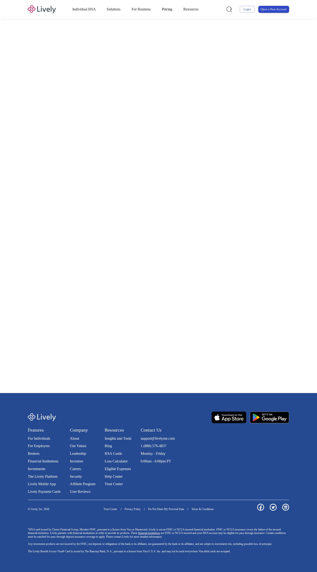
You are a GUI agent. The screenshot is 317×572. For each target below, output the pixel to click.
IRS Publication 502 (251, 354)
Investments (36, 469)
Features (36, 429)
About (74, 438)
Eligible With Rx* (152, 170)
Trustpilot (148, 471)
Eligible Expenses (118, 469)
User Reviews (80, 492)
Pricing (167, 9)
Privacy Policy (133, 509)
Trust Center (114, 484)
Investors (76, 461)
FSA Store (125, 354)
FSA (143, 96)
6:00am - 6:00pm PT (156, 461)
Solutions (113, 9)
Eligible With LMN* (200, 170)
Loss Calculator (116, 461)
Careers (75, 469)
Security (76, 476)
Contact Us (151, 429)
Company (79, 429)
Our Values (78, 446)
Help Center (114, 476)
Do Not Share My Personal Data (166, 509)
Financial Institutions (43, 461)
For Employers (39, 446)
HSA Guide (113, 453)
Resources (190, 9)
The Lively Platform (43, 476)
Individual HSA (84, 9)
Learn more (228, 287)
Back (258, 239)
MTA (172, 96)
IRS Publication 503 (60, 359)
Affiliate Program (82, 484)
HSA (134, 96)
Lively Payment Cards (44, 492)
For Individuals (39, 438)
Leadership (78, 453)
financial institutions (149, 533)
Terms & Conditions (202, 509)
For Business (141, 9)
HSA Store (108, 354)
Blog (108, 446)
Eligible (113, 170)
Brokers (33, 453)
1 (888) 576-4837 (153, 446)
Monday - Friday (153, 453)
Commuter (191, 96)
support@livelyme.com (158, 438)
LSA (162, 96)
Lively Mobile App (42, 484)
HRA (153, 96)
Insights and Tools (118, 438)
